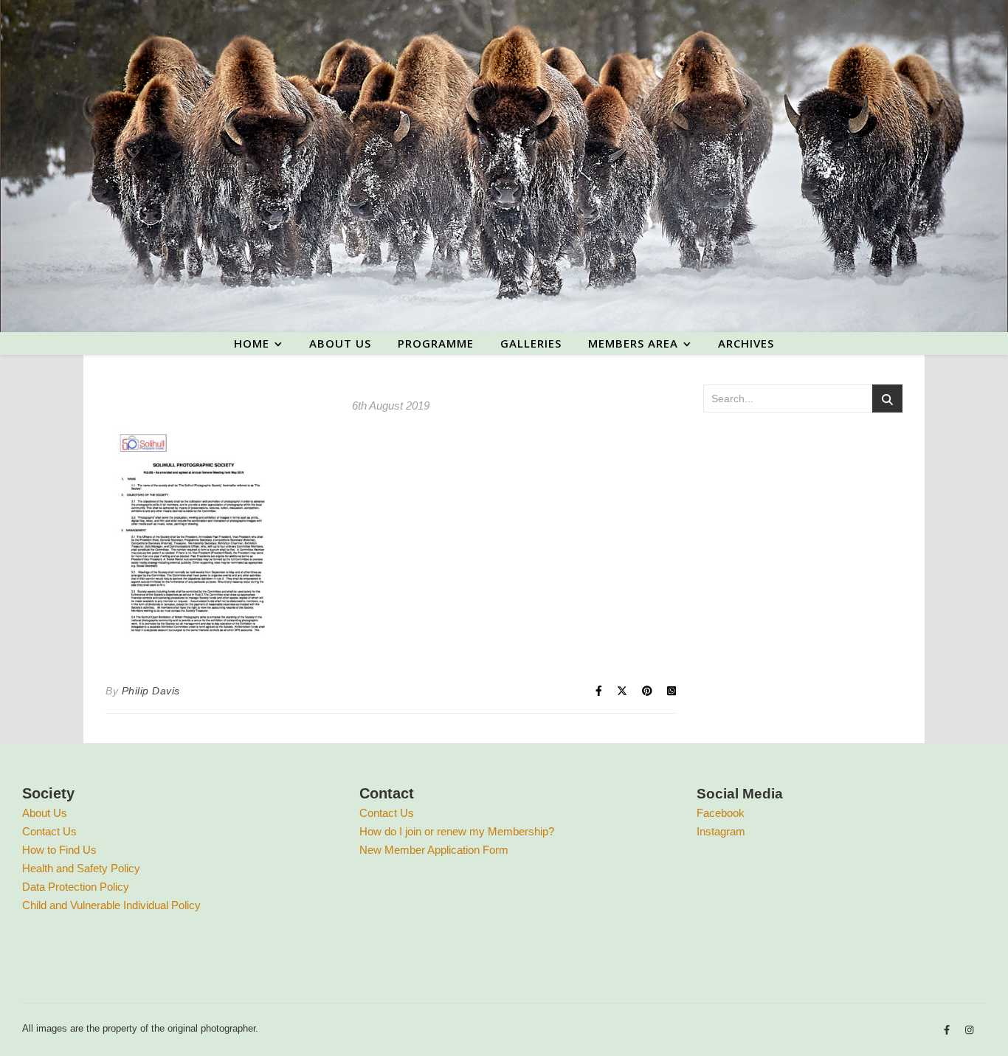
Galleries (531, 343)
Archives (746, 343)
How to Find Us (59, 849)
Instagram (721, 831)
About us (340, 343)
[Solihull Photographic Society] (504, 166)
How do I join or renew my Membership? (456, 831)
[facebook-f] (948, 1030)
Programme (436, 343)
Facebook (721, 813)
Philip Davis (151, 691)
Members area (633, 343)
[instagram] (969, 1030)
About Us (44, 813)
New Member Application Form (433, 849)
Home (251, 343)
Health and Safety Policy (81, 868)
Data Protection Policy (75, 886)
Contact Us (49, 831)
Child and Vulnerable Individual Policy (111, 905)
